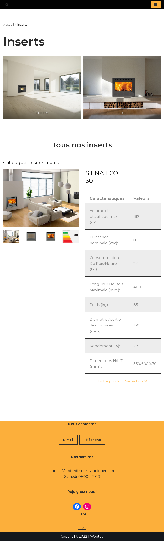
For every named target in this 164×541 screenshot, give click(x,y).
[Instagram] (87, 506)
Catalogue (15, 162)
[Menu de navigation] (156, 4)
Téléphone (92, 440)
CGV (82, 528)
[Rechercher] (7, 4)
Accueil (8, 24)
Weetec (97, 536)
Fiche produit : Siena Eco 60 (123, 381)
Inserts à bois (44, 162)
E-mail (68, 440)
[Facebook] (77, 506)
